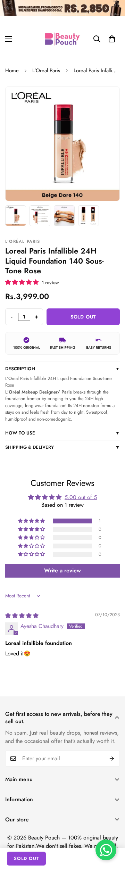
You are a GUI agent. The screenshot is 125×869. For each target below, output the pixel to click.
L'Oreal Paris (46, 70)
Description (62, 368)
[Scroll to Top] (112, 832)
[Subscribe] (112, 759)
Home (12, 70)
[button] (112, 39)
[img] (22, 616)
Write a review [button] (62, 570)
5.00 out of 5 (81, 497)
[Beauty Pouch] (62, 38)
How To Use (62, 433)
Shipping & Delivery (62, 447)
